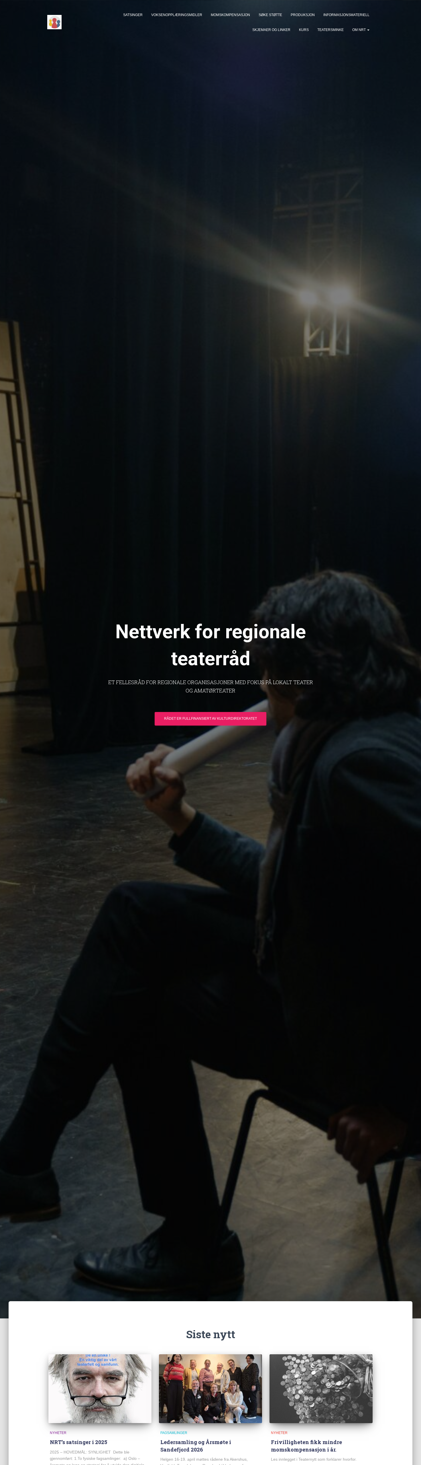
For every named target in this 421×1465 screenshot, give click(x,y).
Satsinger (133, 15)
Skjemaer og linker (271, 30)
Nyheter (58, 1433)
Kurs (304, 30)
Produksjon (303, 15)
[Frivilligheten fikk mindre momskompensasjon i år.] (321, 1388)
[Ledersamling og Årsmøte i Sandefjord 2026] (210, 1388)
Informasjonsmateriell (346, 15)
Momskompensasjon (230, 15)
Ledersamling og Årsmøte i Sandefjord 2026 (195, 1446)
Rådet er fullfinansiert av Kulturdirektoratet (210, 719)
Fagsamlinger (173, 1433)
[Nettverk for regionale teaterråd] (54, 22)
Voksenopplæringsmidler (176, 15)
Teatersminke (330, 30)
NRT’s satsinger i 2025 (78, 1442)
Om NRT (359, 30)
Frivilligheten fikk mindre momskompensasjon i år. (306, 1446)
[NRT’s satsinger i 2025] (100, 1388)
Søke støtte (270, 15)
